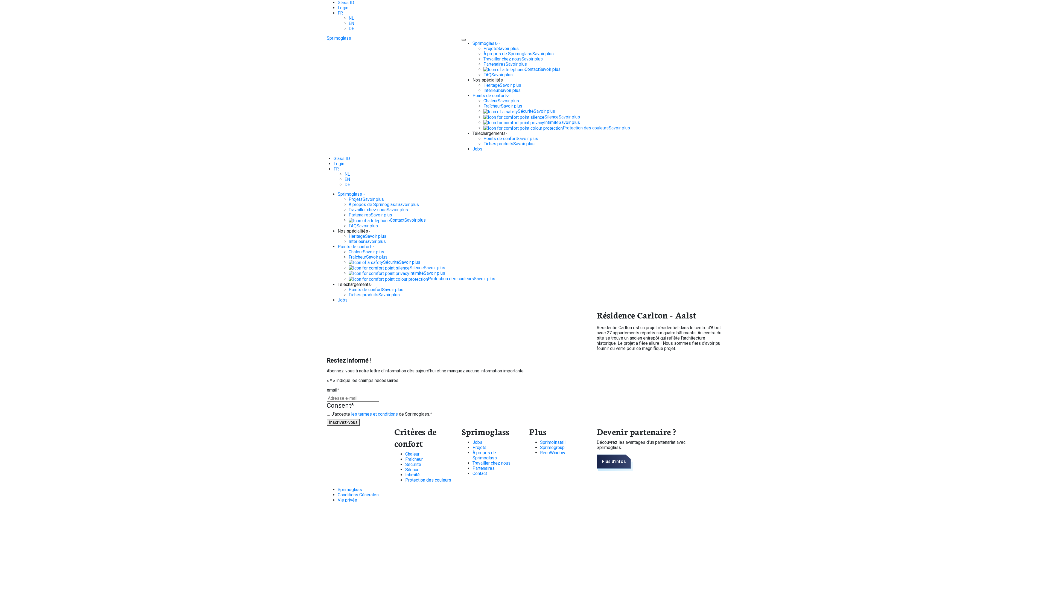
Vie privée (347, 500)
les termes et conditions (375, 414)
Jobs (477, 442)
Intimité (412, 474)
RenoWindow (552, 452)
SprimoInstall (552, 442)
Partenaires (483, 468)
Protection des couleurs (428, 480)
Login (343, 7)
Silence (412, 469)
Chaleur (412, 454)
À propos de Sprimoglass (484, 455)
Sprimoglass (339, 38)
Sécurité (413, 464)
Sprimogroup (552, 447)
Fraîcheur (414, 459)
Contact (479, 473)
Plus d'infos (614, 461)
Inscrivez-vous (343, 422)
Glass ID (346, 2)
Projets (479, 447)
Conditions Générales (358, 494)
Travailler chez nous (491, 463)
